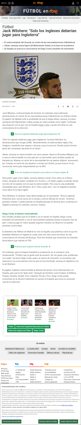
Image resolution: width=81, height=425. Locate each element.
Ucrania (45, 349)
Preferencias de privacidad (11, 421)
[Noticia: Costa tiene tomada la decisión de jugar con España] (26, 310)
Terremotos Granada (36, 353)
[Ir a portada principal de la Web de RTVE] (7, 364)
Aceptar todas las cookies (69, 421)
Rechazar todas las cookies (48, 421)
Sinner (53, 349)
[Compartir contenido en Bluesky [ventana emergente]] (68, 106)
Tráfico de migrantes (17, 353)
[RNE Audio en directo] (12, 3)
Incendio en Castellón (66, 349)
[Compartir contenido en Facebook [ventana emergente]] (58, 106)
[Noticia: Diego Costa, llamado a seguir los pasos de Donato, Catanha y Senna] (54, 311)
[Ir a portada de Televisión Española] (22, 364)
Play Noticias (67, 353)
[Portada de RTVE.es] (40, 3)
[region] (40, 404)
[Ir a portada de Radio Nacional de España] (36, 364)
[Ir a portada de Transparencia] (62, 364)
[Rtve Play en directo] (9, 3)
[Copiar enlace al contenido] (77, 106)
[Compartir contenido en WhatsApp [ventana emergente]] (72, 106)
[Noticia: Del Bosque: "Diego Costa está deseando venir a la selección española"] (40, 311)
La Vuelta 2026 (33, 349)
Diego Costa (44, 125)
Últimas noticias (53, 353)
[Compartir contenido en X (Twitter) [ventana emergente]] (63, 106)
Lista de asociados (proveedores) (12, 416)
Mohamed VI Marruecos (15, 349)
